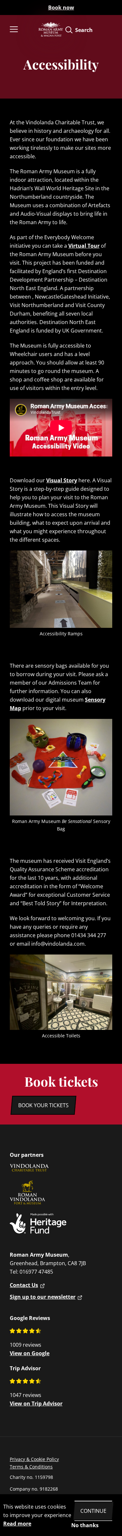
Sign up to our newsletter (42, 1296)
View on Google (29, 1353)
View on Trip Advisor (36, 1403)
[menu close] (22, 30)
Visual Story (61, 480)
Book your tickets (43, 1105)
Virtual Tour (84, 245)
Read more (17, 1523)
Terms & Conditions (31, 1467)
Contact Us (24, 1285)
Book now (61, 7)
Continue (93, 1510)
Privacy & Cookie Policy (34, 1459)
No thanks (85, 1525)
